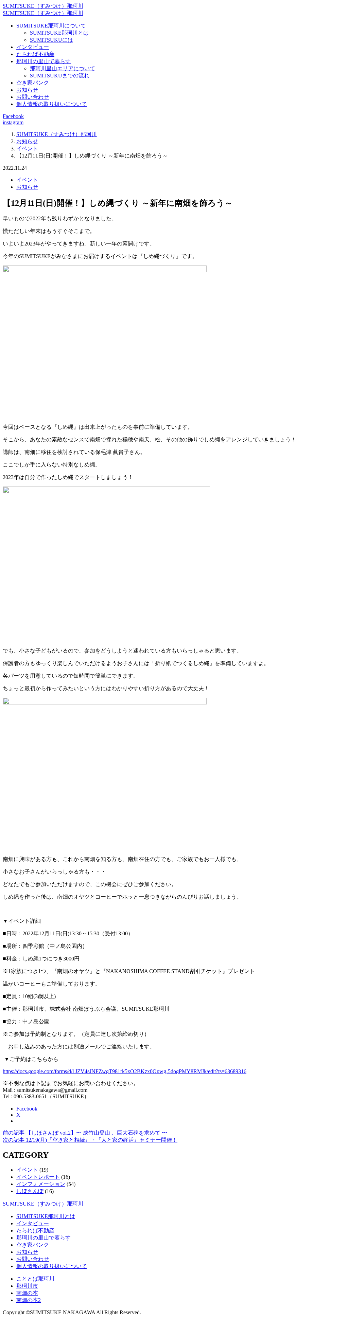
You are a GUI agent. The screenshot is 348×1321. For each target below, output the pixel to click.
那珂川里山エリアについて (62, 68)
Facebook (13, 116)
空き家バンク (32, 83)
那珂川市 (27, 1286)
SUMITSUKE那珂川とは (59, 33)
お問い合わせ (32, 97)
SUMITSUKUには (51, 40)
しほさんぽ (30, 1191)
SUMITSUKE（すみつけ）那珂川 (43, 6)
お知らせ (27, 90)
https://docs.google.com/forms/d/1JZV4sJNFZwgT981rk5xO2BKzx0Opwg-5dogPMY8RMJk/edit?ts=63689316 (124, 1071)
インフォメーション (40, 1184)
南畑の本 (27, 1293)
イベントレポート (38, 1177)
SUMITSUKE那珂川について (51, 26)
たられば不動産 (35, 54)
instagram (13, 122)
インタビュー (32, 47)
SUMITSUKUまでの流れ (59, 75)
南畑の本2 (28, 1300)
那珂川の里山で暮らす (43, 61)
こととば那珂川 (35, 1279)
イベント (27, 180)
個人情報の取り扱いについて (51, 104)
